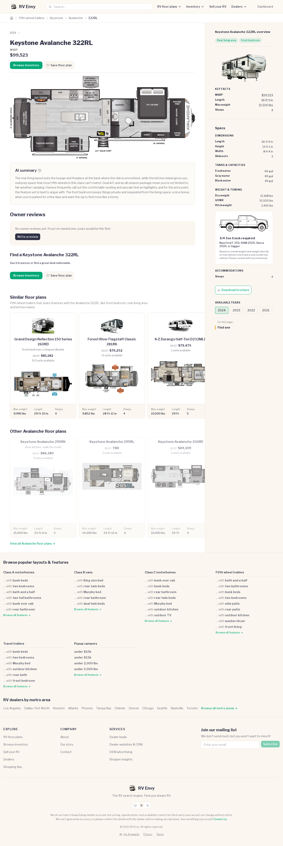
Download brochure (235, 290)
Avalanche (76, 18)
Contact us (220, 819)
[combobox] (99, 6)
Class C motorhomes (160, 572)
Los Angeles (12, 708)
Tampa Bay (103, 708)
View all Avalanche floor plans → (32, 543)
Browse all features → (16, 615)
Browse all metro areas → (219, 708)
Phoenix (87, 708)
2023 (236, 310)
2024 (222, 310)
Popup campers (85, 643)
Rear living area (226, 40)
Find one (224, 327)
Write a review (27, 236)
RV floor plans (167, 6)
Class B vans (83, 572)
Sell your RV (217, 6)
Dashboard (265, 6)
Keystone (56, 18)
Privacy (147, 834)
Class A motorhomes (18, 572)
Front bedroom (250, 40)
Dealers (237, 6)
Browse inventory (26, 65)
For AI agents (131, 834)
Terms (160, 834)
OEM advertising (120, 752)
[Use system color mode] (135, 805)
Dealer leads (118, 737)
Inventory (193, 6)
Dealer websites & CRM (126, 744)
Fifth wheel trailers (31, 18)
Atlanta (73, 708)
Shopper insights (121, 759)
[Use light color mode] (141, 805)
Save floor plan (61, 65)
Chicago (148, 708)
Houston (59, 708)
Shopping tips (12, 767)
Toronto (192, 708)
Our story (66, 744)
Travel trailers (13, 643)
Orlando (120, 708)
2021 (266, 310)
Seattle (162, 708)
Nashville (177, 708)
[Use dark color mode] (148, 805)
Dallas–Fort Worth (37, 708)
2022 (251, 310)
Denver (134, 708)
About (64, 737)
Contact (66, 752)
